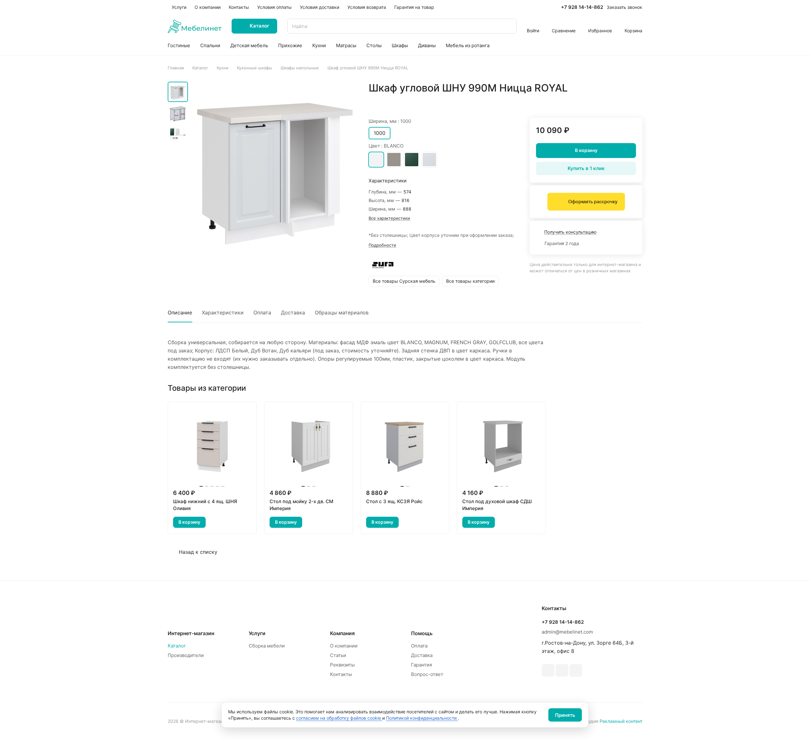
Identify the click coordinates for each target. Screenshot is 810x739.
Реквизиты (342, 665)
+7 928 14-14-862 (582, 7)
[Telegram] (548, 670)
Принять (565, 715)
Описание (180, 312)
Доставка (293, 312)
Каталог (177, 646)
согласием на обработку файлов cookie (339, 718)
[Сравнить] (622, 101)
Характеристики (223, 312)
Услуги (257, 633)
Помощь (422, 633)
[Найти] (509, 26)
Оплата (262, 312)
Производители (186, 655)
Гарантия (421, 665)
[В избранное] (607, 101)
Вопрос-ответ (427, 674)
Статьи (338, 655)
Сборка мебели (267, 646)
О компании (344, 646)
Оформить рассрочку (592, 202)
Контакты (341, 674)
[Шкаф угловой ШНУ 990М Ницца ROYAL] (274, 164)
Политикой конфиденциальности (422, 718)
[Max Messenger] (576, 670)
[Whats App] (562, 670)
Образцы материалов (342, 312)
